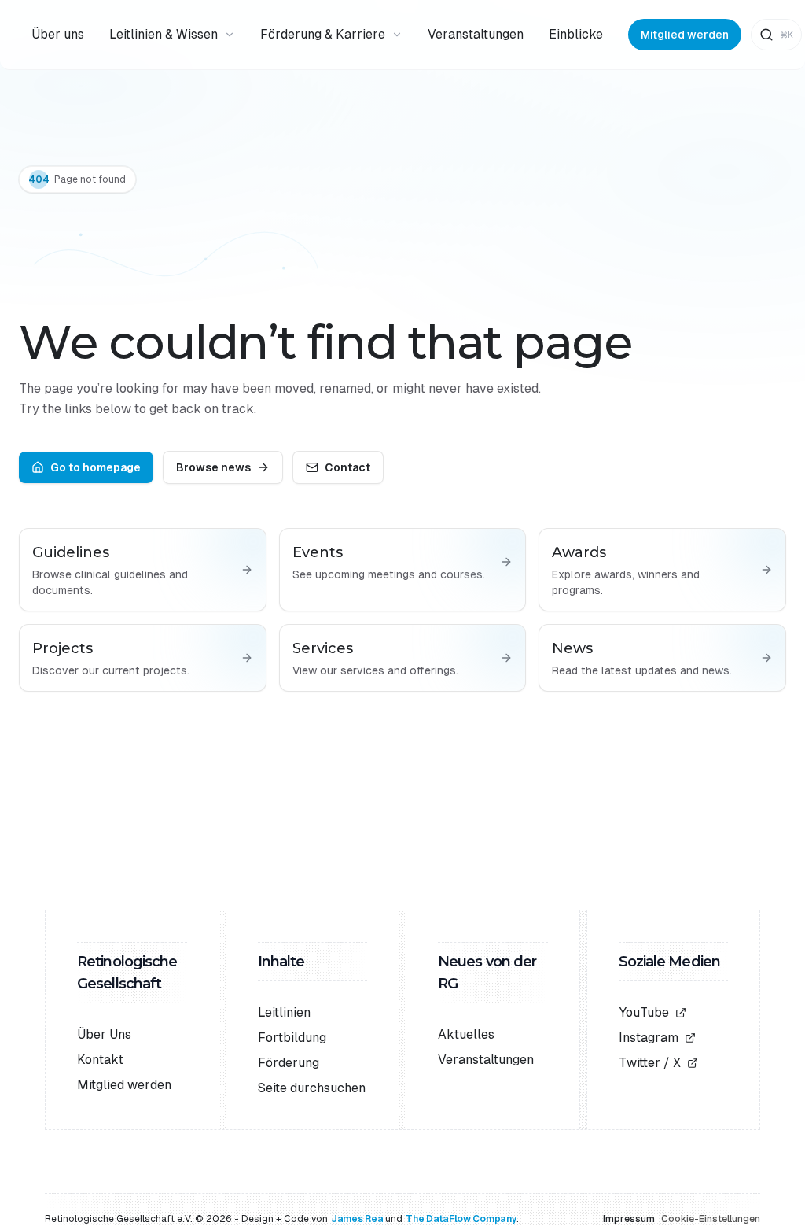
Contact (347, 467)
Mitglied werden (685, 34)
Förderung (288, 1062)
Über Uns (104, 1034)
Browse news (213, 467)
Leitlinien (284, 1012)
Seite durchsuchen (312, 1087)
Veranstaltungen (486, 1059)
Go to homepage (95, 467)
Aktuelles (466, 1034)
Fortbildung (292, 1037)
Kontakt (100, 1059)
